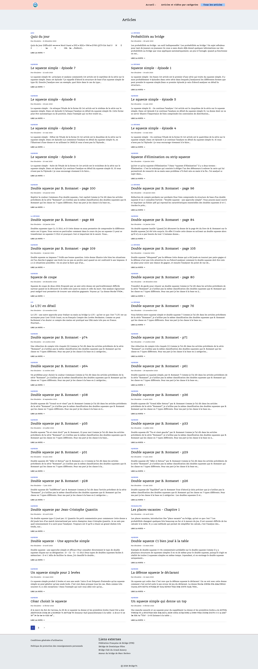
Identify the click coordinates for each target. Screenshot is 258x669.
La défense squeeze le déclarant (155, 572)
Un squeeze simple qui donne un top (158, 601)
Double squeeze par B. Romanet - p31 (59, 452)
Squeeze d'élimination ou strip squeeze (160, 157)
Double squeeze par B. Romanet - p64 (59, 366)
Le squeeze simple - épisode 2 (53, 128)
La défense (135, 33)
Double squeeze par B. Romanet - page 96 (162, 188)
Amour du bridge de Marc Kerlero (115, 653)
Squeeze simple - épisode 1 (151, 68)
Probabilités (136, 506)
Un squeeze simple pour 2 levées (55, 572)
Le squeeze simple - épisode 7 (53, 68)
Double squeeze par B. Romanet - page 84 (162, 220)
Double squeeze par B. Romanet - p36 (159, 395)
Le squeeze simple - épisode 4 (153, 128)
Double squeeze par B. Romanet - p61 (159, 366)
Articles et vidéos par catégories (179, 5)
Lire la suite (38, 53)
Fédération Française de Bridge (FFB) (116, 643)
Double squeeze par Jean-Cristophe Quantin (64, 509)
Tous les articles (212, 5)
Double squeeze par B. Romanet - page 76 (162, 306)
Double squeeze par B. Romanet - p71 (159, 337)
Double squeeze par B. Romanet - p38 (59, 395)
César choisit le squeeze (49, 601)
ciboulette (37, 41)
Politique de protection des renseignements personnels (57, 646)
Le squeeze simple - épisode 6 (53, 99)
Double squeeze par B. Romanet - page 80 (162, 277)
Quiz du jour (40, 36)
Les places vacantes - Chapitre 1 (155, 509)
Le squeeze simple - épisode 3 (53, 157)
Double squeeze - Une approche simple (60, 541)
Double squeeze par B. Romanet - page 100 (63, 188)
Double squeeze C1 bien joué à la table (160, 541)
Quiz (32, 33)
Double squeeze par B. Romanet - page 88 (62, 220)
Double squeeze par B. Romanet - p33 (159, 423)
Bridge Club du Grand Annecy (113, 650)
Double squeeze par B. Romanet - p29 (159, 452)
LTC (32, 302)
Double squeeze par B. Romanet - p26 (159, 481)
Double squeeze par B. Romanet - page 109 (63, 248)
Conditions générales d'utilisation (47, 640)
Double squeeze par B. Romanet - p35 (59, 423)
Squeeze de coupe (44, 277)
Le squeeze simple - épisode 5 (153, 99)
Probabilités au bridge (147, 36)
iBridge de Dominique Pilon (112, 646)
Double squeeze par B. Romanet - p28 (59, 481)
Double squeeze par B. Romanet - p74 (59, 337)
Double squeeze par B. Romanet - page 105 (163, 248)
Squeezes (34, 64)
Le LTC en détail (43, 306)
